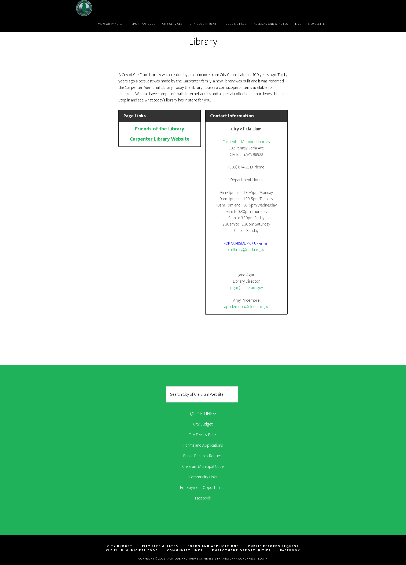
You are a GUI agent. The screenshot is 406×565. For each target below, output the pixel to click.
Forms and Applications (203, 445)
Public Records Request (203, 456)
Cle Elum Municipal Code (203, 466)
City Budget (203, 424)
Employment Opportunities (203, 487)
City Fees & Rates (203, 434)
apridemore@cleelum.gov (246, 306)
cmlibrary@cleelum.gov (246, 249)
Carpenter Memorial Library (246, 141)
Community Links (203, 477)
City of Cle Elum (114, 8)
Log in (263, 558)
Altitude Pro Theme (182, 558)
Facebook (203, 498)
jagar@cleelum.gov (246, 287)
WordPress (247, 558)
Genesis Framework (219, 558)
